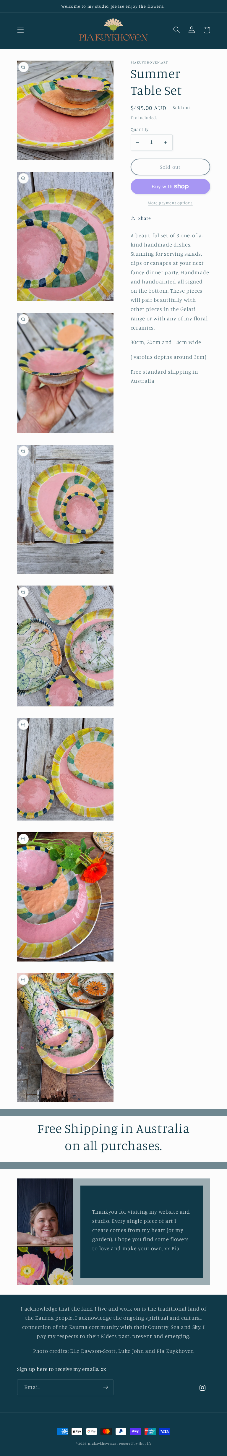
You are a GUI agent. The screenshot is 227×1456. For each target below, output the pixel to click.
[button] (20, 30)
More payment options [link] (170, 202)
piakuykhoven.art (103, 1444)
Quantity (140, 129)
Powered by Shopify (135, 1444)
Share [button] (144, 218)
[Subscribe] (105, 1387)
